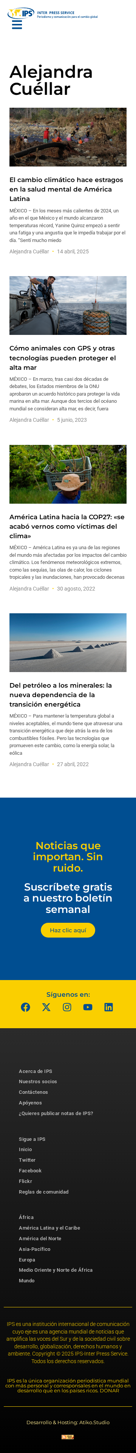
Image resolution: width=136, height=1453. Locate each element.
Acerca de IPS (36, 1071)
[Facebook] (25, 1007)
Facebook (30, 1170)
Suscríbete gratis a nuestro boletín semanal (68, 898)
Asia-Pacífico (35, 1249)
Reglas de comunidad (44, 1192)
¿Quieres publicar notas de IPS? (56, 1113)
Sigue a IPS (32, 1139)
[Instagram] (67, 1007)
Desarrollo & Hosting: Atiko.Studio (68, 1422)
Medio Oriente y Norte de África (56, 1270)
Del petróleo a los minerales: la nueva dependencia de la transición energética (60, 695)
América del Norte (40, 1238)
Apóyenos (30, 1103)
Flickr (25, 1181)
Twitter (27, 1160)
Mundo (27, 1280)
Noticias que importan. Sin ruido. (68, 856)
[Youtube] (88, 1007)
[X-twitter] (46, 1007)
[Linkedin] (108, 1007)
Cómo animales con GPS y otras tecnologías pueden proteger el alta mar (62, 357)
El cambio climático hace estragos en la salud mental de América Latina (66, 189)
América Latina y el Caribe (49, 1228)
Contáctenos (33, 1092)
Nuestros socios (38, 1081)
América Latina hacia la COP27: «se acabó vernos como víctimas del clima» (67, 526)
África (26, 1217)
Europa (27, 1260)
